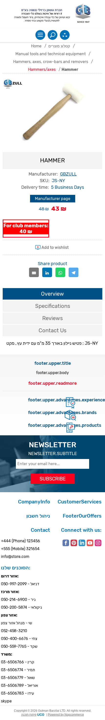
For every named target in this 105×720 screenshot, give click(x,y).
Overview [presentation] (52, 294)
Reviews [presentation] (52, 318)
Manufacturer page (52, 198)
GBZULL (68, 174)
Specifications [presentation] (52, 306)
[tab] (53, 294)
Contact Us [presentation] (52, 330)
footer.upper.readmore (52, 383)
